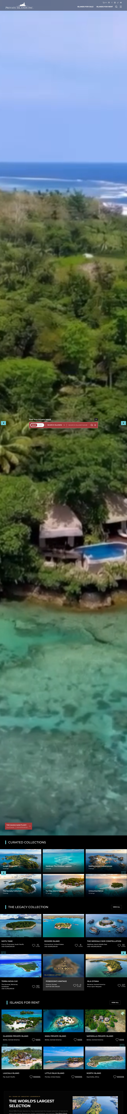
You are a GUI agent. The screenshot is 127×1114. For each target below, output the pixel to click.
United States (55, 944)
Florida (46, 944)
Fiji (2, 944)
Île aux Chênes (52, 981)
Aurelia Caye (8, 981)
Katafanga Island (10, 941)
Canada (47, 986)
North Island (94, 1073)
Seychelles (90, 1077)
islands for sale (85, 7)
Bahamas (99, 944)
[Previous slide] (3, 873)
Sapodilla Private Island (100, 1036)
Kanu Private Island (55, 1036)
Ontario (60, 984)
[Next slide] (123, 873)
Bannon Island (52, 941)
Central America (12, 984)
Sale (34, 425)
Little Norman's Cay (97, 941)
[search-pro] (91, 425)
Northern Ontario (50, 984)
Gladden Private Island (15, 1036)
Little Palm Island (54, 1073)
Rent (40, 425)
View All (116, 907)
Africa (97, 1077)
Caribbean (91, 946)
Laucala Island (11, 1073)
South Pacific (9, 944)
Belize (3, 984)
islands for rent (104, 7)
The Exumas (91, 944)
